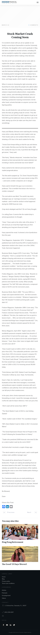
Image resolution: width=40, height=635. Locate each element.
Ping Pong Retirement (20, 533)
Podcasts (4, 593)
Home (3, 577)
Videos (4, 598)
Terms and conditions (8, 583)
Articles (4, 590)
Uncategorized (6, 595)
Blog (3, 579)
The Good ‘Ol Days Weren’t (20, 555)
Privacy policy (6, 581)
